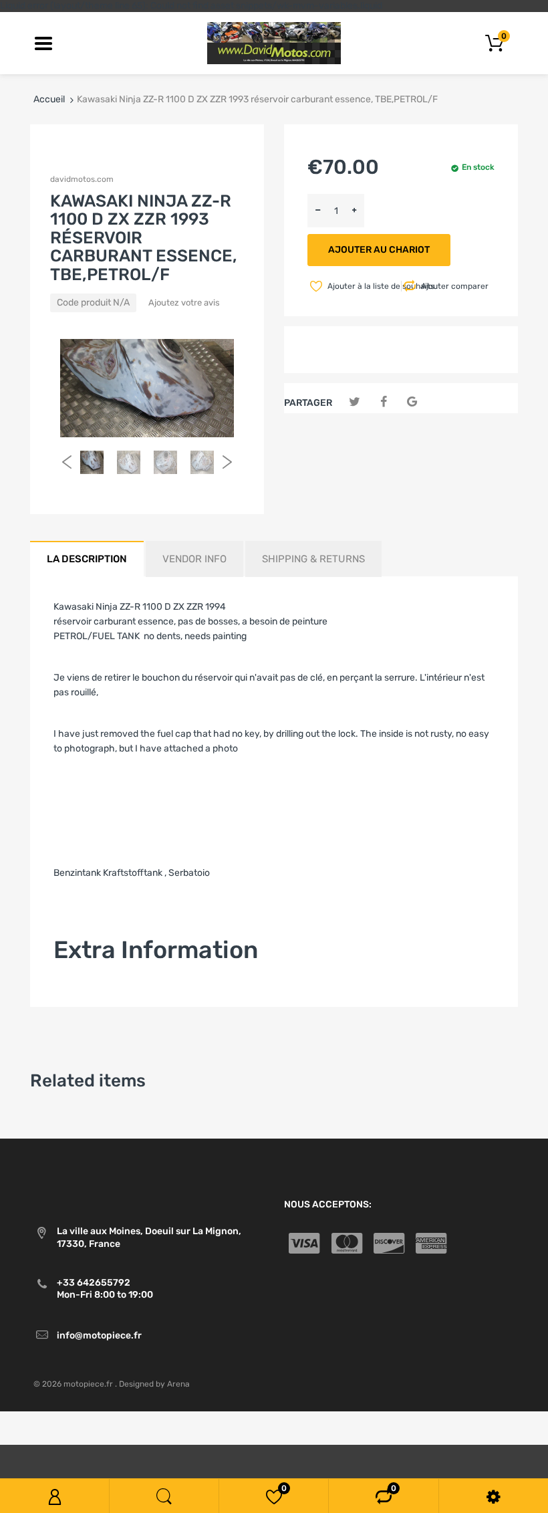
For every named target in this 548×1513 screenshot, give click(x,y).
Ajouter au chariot (379, 249)
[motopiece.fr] (274, 42)
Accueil (49, 99)
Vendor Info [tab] (194, 559)
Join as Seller (81, 989)
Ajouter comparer (455, 286)
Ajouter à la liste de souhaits (363, 286)
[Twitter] (354, 402)
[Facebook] (383, 402)
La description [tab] (87, 559)
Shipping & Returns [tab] (313, 559)
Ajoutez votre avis (184, 303)
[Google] (412, 402)
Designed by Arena (154, 1384)
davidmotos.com (82, 179)
